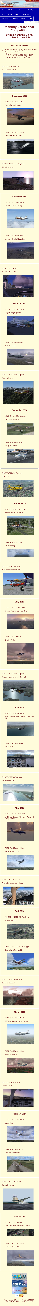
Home (3, 10)
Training (30, 10)
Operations (22, 10)
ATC (3, 14)
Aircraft (10, 14)
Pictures (17, 14)
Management (5, 18)
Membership (12, 10)
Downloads (26, 14)
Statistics (15, 18)
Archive (23, 18)
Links (30, 18)
